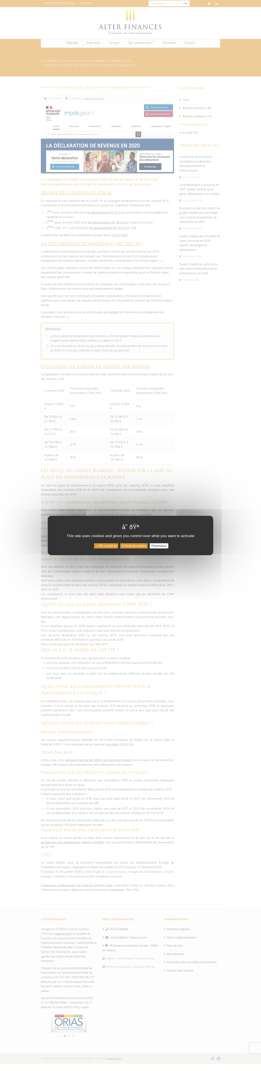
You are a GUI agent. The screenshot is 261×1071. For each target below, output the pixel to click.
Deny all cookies (135, 545)
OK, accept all (107, 545)
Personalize (159, 545)
